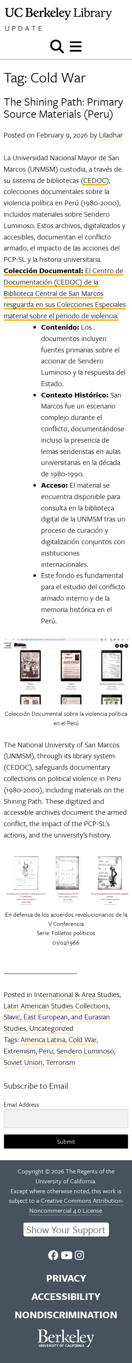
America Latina (43, 1039)
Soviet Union (23, 1062)
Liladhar (111, 134)
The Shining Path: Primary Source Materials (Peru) (63, 108)
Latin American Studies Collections (56, 1005)
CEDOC (94, 180)
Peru (46, 1050)
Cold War (82, 1039)
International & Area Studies (77, 994)
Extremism (20, 1050)
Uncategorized (51, 1028)
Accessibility (66, 1296)
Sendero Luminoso (85, 1050)
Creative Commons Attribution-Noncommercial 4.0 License (76, 1205)
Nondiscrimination (66, 1315)
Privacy (66, 1278)
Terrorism (60, 1062)
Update (24, 28)
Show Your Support (66, 1229)
